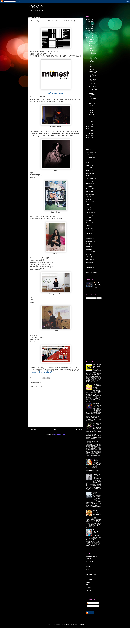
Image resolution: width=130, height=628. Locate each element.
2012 (89, 133)
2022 (89, 28)
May (90, 110)
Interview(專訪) (90, 267)
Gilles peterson (90, 585)
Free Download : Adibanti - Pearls (97, 476)
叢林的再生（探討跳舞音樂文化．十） (97, 424)
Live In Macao (89, 178)
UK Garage (89, 157)
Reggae (88, 246)
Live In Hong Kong (90, 207)
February (91, 116)
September (92, 101)
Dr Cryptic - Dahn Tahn (92, 97)
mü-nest (88, 572)
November (92, 41)
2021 (89, 30)
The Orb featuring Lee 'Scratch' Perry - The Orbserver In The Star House (97, 514)
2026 (89, 19)
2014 (89, 128)
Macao (87, 168)
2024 (89, 24)
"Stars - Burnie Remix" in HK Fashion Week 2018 (93, 89)
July (90, 105)
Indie (87, 196)
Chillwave (88, 225)
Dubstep (88, 165)
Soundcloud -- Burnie (91, 556)
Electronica (89, 183)
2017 (89, 122)
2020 (89, 33)
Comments (91, 606)
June (90, 108)
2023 (89, 26)
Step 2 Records (90, 561)
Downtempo (89, 194)
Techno (88, 186)
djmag (87, 569)
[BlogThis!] (44, 378)
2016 (89, 124)
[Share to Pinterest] (49, 378)
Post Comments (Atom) (59, 434)
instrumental (89, 265)
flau (87, 577)
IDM (87, 244)
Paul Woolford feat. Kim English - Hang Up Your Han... (93, 81)
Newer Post (33, 429)
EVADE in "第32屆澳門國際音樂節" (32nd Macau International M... (93, 61)
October (91, 44)
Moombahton (89, 270)
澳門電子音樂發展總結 (91, 272)
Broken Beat (89, 241)
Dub (87, 204)
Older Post (78, 429)
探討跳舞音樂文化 (90, 238)
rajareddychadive (70, 624)
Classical (88, 249)
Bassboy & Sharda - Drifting (91, 68)
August (91, 103)
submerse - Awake (96, 493)
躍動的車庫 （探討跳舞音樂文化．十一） (97, 405)
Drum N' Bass (89, 173)
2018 (89, 37)
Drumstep (88, 262)
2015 (89, 126)
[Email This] (43, 378)
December (92, 39)
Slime (87, 199)
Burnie (87, 160)
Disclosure (88, 189)
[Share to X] (46, 378)
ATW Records (89, 564)
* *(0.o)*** (36, 6)
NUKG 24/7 (89, 558)
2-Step (87, 162)
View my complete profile (92, 289)
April (90, 112)
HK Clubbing (89, 579)
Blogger (83, 624)
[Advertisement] (93, 330)
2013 (89, 130)
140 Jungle (89, 230)
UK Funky (88, 217)
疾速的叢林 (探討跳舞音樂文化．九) (97, 366)
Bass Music (89, 147)
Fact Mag (88, 590)
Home (56, 429)
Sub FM (88, 582)
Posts (89, 603)
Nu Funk (88, 181)
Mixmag (88, 566)
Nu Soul (88, 254)
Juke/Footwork (89, 212)
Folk (87, 236)
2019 (89, 35)
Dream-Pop (89, 202)
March (91, 114)
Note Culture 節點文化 (91, 574)
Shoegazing (89, 215)
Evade (87, 209)
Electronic (88, 155)
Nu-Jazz (88, 228)
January (91, 119)
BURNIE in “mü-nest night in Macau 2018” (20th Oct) (93, 53)
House (87, 149)
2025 (89, 21)
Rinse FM (88, 592)
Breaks (88, 175)
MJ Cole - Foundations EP (92, 47)
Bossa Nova (89, 259)
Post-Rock (88, 223)
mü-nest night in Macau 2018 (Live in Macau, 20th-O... (93, 74)
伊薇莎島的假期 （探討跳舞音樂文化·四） (97, 386)
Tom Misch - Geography (92, 94)
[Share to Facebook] (48, 378)
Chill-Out (88, 233)
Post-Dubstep (89, 191)
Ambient (88, 170)
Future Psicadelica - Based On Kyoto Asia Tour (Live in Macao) (97, 532)
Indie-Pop (88, 257)
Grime (87, 220)
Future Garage (89, 152)
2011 (89, 135)
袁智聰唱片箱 (89, 587)
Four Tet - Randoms (95, 460)
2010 (89, 137)
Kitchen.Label (89, 251)
